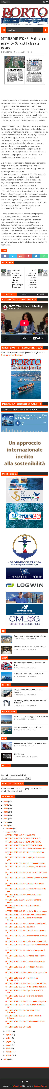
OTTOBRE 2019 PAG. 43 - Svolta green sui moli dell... (26, 941)
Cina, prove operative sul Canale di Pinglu (30, 636)
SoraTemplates (16, 1086)
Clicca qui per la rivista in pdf (12, 355)
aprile (8, 1048)
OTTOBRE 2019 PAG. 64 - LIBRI (18, 1027)
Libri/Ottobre (19, 754)
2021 (6, 819)
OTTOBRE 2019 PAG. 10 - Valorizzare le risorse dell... (26, 849)
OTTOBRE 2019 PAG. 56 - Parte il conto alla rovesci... (26, 987)
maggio (9, 1045)
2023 (6, 812)
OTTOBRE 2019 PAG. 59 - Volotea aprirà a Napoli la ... (26, 1001)
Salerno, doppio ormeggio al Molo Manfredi (31, 716)
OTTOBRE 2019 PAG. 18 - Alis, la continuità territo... (25, 863)
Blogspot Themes (40, 1086)
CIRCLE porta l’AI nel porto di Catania (28, 727)
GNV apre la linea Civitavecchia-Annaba (29, 674)
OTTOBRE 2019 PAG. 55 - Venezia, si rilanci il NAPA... (26, 983)
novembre (10, 832)
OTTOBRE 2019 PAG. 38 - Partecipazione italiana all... (26, 923)
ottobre (9, 1031)
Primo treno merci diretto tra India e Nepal (30, 743)
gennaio (9, 1055)
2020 (6, 822)
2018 (6, 1060)
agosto (9, 1035)
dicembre (9, 829)
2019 (6, 826)
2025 (6, 805)
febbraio (9, 1052)
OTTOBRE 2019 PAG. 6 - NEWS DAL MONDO (23, 842)
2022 (6, 815)
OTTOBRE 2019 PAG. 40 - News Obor (20, 927)
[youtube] (47, 2)
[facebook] (44, 2)
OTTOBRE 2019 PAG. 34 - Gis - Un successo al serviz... (26, 914)
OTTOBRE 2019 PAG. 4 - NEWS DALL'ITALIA (23, 838)
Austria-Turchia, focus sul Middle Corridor (30, 647)
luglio (8, 1038)
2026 (6, 802)
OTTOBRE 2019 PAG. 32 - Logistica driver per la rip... (26, 911)
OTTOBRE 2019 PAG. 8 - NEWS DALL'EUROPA (23, 845)
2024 (6, 809)
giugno (9, 1042)
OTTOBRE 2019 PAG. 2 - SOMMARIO (20, 835)
